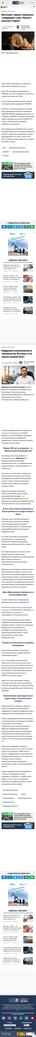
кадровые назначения (10, 806)
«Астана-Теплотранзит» (11, 433)
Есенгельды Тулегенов (10, 790)
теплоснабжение (8, 798)
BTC (4, 148)
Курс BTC (6, 152)
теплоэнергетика (8, 802)
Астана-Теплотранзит (10, 794)
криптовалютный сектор (21, 152)
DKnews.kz (22, 86)
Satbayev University (13, 612)
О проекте (8, 1028)
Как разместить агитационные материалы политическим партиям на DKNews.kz (18, 1013)
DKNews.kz (25, 400)
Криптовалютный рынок (17, 148)
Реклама (17, 1028)
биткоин (5, 156)
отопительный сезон (24, 798)
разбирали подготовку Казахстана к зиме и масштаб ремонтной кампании (17, 748)
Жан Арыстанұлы (29, 362)
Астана (23, 794)
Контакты (27, 1028)
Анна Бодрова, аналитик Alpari (25, 26)
